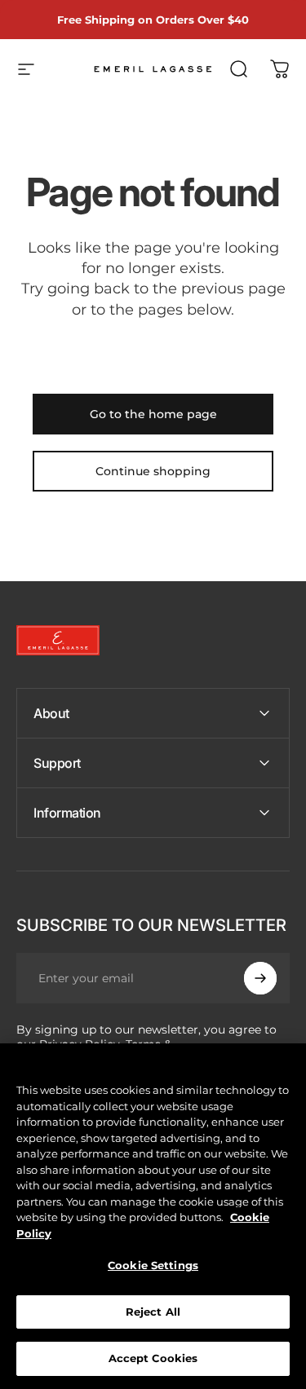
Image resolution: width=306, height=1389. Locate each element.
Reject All (153, 1311)
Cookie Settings (153, 1265)
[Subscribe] (260, 978)
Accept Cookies (153, 1358)
